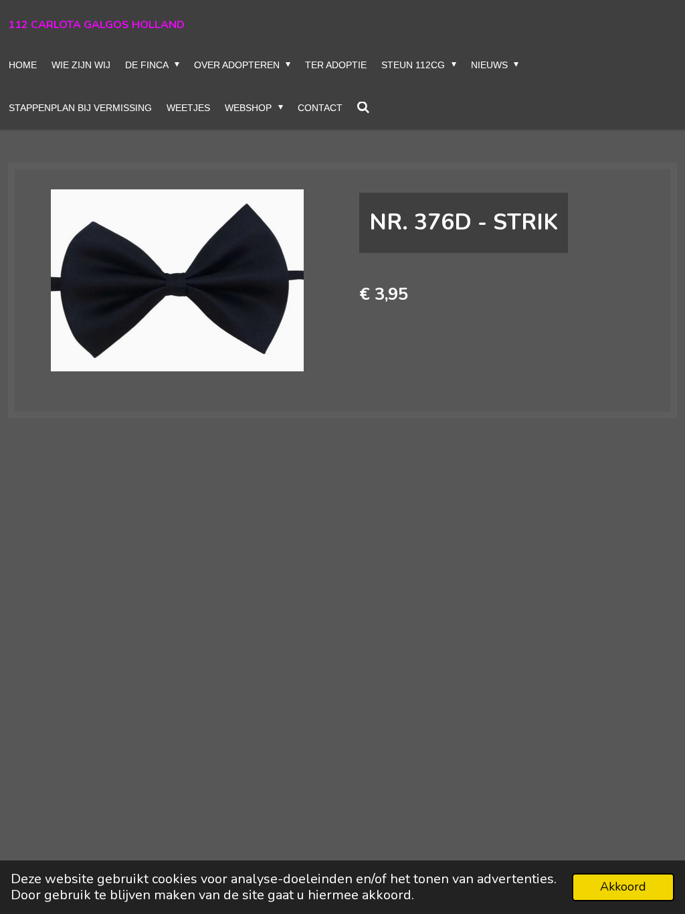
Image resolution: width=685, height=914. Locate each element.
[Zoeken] (364, 107)
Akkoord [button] (623, 887)
